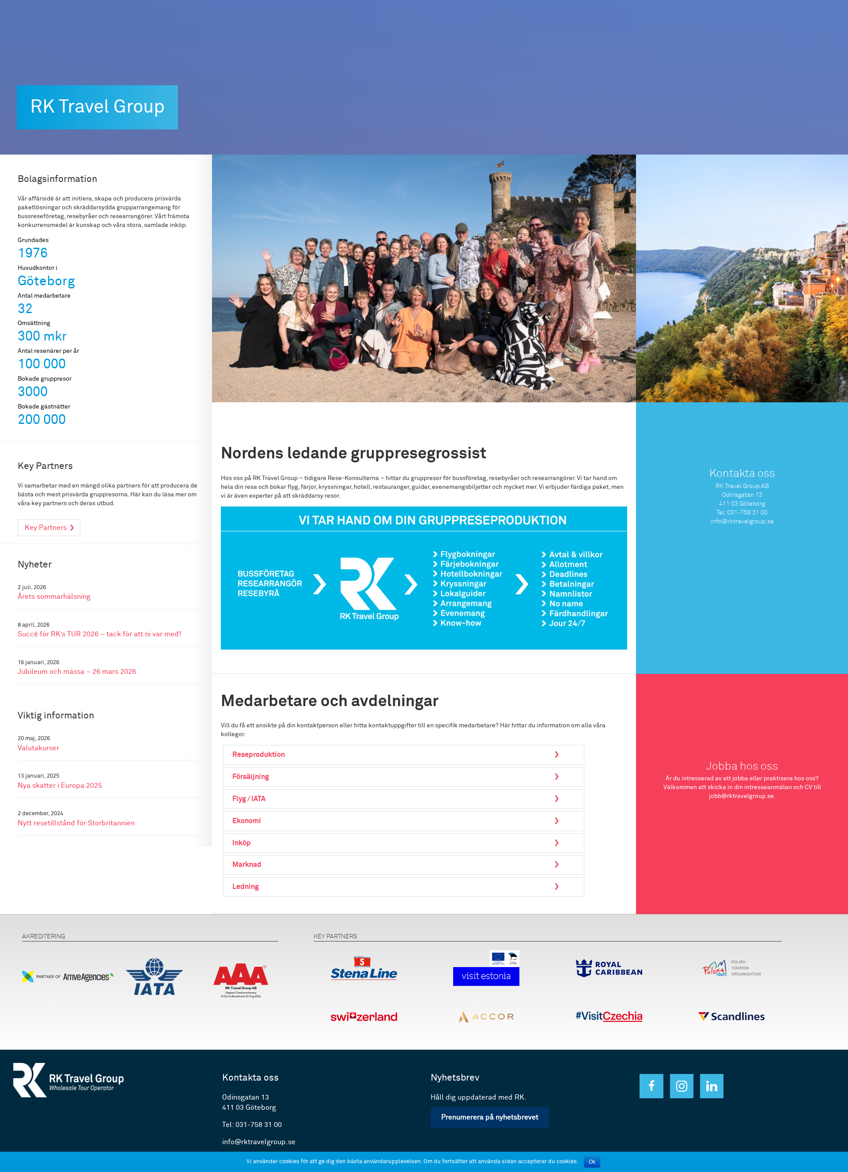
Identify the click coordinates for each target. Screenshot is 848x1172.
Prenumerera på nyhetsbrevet (489, 1117)
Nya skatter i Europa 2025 (60, 786)
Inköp (241, 843)
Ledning (245, 886)
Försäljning (250, 776)
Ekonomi (246, 820)
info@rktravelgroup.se (742, 521)
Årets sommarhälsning (54, 597)
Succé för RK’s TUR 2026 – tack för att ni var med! (99, 634)
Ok (592, 1162)
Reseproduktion (258, 754)
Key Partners (46, 527)
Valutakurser (38, 748)
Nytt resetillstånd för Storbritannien (76, 823)
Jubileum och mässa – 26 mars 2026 (77, 672)
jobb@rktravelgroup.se (741, 796)
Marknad (246, 864)
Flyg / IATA (248, 798)
